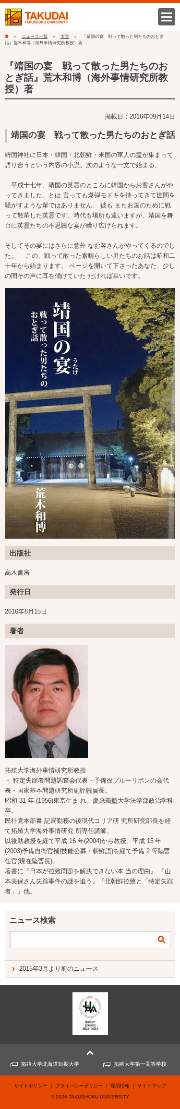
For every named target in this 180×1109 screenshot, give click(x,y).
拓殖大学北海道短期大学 (50, 1064)
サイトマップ (151, 1085)
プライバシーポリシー (79, 1085)
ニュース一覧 (35, 36)
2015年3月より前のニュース (58, 968)
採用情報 (120, 1085)
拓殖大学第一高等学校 (140, 1064)
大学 (64, 36)
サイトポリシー (31, 1085)
